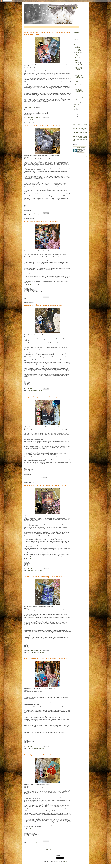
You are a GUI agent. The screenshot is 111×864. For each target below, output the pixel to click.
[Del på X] (46, 117)
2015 (75, 114)
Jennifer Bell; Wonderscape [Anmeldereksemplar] (41, 221)
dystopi (85, 125)
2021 (75, 46)
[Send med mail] (43, 117)
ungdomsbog (39, 652)
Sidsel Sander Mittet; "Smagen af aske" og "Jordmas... (79, 64)
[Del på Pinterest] (48, 117)
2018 (75, 109)
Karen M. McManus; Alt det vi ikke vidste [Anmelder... (79, 95)
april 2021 (77, 60)
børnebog (29, 298)
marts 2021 (77, 62)
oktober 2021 (77, 50)
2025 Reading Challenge (80, 147)
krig (32, 119)
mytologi (83, 133)
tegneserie (85, 136)
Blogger (65, 861)
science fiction (79, 136)
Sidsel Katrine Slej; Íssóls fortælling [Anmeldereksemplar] (43, 125)
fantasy (29, 119)
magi (78, 133)
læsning (75, 133)
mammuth (58, 861)
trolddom (74, 137)
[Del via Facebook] (47, 117)
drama (29, 478)
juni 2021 (77, 57)
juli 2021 (77, 55)
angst (29, 652)
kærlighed (35, 119)
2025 (75, 39)
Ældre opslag (67, 846)
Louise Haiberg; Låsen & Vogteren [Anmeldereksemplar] (43, 305)
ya (83, 139)
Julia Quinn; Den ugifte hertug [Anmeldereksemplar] (41, 397)
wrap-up (80, 139)
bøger (79, 124)
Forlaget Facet (29, 107)
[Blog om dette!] (44, 117)
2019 (75, 108)
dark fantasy (80, 125)
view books (84, 156)
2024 (75, 41)
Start (47, 846)
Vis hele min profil (76, 33)
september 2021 (78, 52)
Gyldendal (29, 284)
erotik (32, 478)
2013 (75, 117)
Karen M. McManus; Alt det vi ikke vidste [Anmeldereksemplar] (45, 658)
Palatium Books (30, 828)
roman (38, 842)
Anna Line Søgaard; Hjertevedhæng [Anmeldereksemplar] (44, 577)
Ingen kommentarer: (37, 117)
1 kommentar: (36, 477)
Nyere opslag (27, 846)
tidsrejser (37, 298)
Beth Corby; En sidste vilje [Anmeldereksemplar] (40, 755)
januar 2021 (77, 104)
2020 (75, 106)
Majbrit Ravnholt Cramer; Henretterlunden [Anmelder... (78, 86)
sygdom (35, 652)
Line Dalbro (76, 32)
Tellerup (28, 203)
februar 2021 (77, 102)
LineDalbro (79, 149)
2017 (75, 111)
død (28, 842)
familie (29, 214)
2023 (75, 42)
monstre (36, 390)
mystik (80, 133)
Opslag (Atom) (50, 849)
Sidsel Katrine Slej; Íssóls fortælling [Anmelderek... (78, 68)
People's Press (29, 466)
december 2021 (78, 47)
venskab (38, 119)
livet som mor (83, 132)
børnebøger (75, 125)
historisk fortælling (39, 478)
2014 (75, 116)
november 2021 (78, 49)
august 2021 (77, 54)
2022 (75, 44)
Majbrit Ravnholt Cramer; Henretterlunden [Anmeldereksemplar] (45, 485)
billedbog (74, 124)
